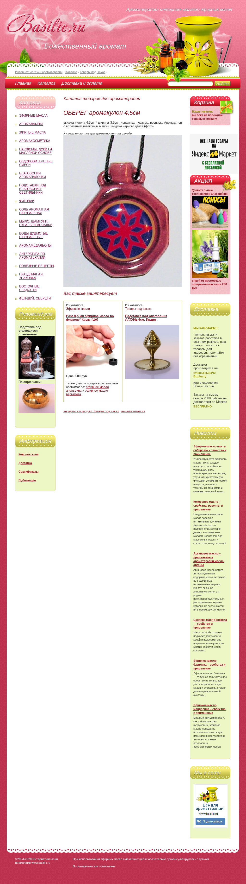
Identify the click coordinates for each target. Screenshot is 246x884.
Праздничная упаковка (31, 276)
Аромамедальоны (35, 245)
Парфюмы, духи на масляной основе (35, 151)
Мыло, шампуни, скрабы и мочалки (35, 223)
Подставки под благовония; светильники (32, 189)
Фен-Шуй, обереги (35, 298)
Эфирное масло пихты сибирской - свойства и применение (209, 450)
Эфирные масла (33, 115)
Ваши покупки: (202, 111)
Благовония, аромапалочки (32, 175)
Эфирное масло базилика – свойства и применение (209, 664)
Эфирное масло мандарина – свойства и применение (209, 709)
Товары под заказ (138, 309)
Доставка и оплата (82, 83)
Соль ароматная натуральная (34, 211)
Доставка (25, 463)
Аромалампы (31, 124)
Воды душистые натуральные (33, 235)
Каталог (46, 83)
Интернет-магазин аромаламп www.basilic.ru (36, 861)
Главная (23, 83)
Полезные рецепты (36, 266)
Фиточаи (26, 201)
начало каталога (133, 411)
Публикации (27, 480)
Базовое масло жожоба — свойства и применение (210, 623)
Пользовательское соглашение (94, 866)
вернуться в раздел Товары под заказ (91, 411)
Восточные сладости (29, 288)
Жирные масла (32, 132)
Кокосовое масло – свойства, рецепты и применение (208, 505)
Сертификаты (28, 471)
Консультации (28, 454)
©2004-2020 (23, 859)
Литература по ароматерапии (32, 255)
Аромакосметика (34, 141)
